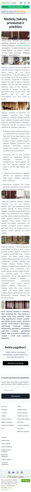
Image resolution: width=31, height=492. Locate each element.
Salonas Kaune (5, 440)
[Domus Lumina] (8, 2)
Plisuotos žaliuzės (22, 412)
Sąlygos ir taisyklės (6, 422)
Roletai (19, 406)
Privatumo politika (6, 419)
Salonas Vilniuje (5, 443)
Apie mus (4, 406)
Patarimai (4, 412)
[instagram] (18, 472)
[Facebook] (9, 472)
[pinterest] (22, 472)
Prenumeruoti (15, 396)
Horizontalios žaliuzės (23, 419)
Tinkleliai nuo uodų (22, 416)
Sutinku (25, 480)
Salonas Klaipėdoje (6, 446)
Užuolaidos (20, 428)
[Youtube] (13, 472)
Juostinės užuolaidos (23, 425)
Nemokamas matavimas (16, 7)
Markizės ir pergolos (23, 431)
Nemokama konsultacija (15, 363)
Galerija (3, 416)
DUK (2, 428)
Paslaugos (4, 409)
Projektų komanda (6, 459)
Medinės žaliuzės (22, 409)
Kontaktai (4, 437)
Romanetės (20, 422)
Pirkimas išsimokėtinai (7, 425)
